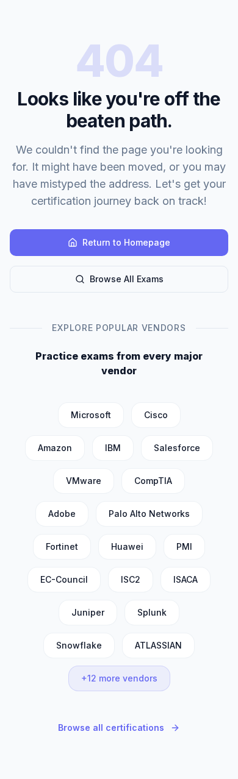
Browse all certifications (111, 727)
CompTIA (153, 480)
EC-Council (64, 579)
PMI (184, 546)
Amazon (55, 448)
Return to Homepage (126, 242)
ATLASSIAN (158, 645)
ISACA (185, 579)
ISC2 (130, 579)
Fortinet (62, 546)
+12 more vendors (119, 678)
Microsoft (91, 415)
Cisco (156, 415)
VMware (83, 480)
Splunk (152, 612)
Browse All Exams (127, 279)
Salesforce (177, 448)
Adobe (62, 513)
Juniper (87, 612)
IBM (113, 448)
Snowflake (79, 645)
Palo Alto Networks (149, 513)
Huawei (127, 546)
